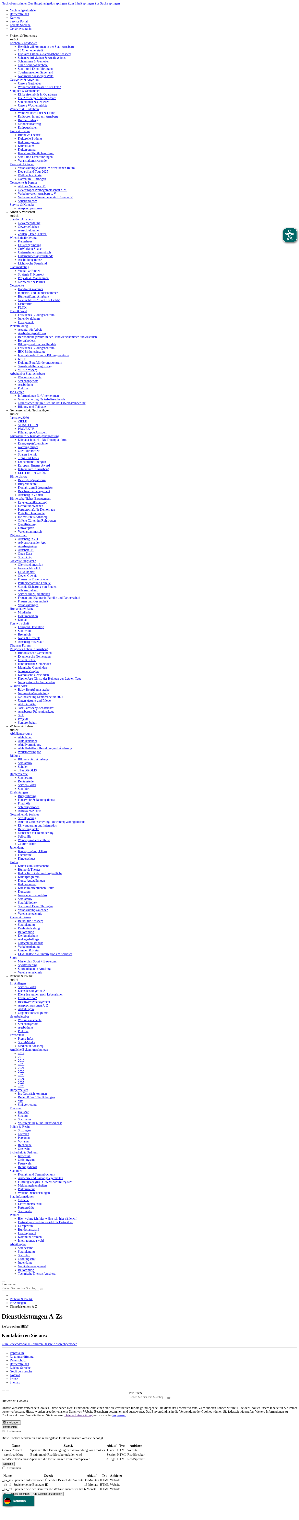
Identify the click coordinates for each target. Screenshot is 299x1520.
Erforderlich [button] (10, 1426)
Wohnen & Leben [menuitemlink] (21, 726)
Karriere (15, 17)
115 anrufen (35, 1344)
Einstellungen (11, 1422)
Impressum (17, 1353)
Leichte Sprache (20, 25)
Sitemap (15, 1382)
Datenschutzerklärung (78, 1415)
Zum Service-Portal (14, 1344)
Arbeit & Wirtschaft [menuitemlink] (22, 212)
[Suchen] (168, 1398)
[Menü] (3, 1281)
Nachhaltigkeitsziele (23, 10)
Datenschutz (18, 1360)
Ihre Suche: (9, 1284)
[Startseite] (10, 1295)
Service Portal (19, 21)
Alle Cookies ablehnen (16, 1493)
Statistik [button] (8, 1463)
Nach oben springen (14, 3)
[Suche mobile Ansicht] (41, 1289)
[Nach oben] (7, 1390)
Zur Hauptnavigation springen (47, 3)
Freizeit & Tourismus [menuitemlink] (23, 35)
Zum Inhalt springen (81, 3)
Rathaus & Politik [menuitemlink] (21, 976)
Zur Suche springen (107, 3)
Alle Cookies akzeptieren (47, 1493)
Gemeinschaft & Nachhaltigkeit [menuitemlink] (30, 410)
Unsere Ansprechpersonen (60, 1344)
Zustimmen (13, 1431)
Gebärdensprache (21, 28)
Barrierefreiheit (19, 14)
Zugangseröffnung (22, 1356)
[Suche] (3, 1390)
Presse (14, 1378)
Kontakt (15, 1375)
